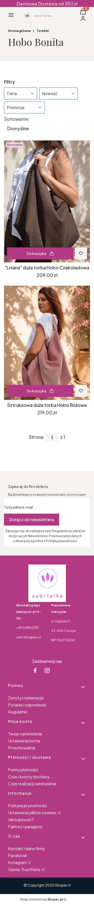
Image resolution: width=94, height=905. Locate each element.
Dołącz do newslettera (31, 519)
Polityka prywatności (27, 805)
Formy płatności (23, 769)
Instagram (17, 862)
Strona (36, 437)
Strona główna (19, 31)
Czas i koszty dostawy (28, 776)
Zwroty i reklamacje (26, 697)
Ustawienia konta (24, 740)
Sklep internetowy (41, 899)
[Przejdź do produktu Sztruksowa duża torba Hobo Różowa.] (47, 343)
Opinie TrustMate (24, 869)
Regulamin (17, 711)
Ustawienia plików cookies (32, 812)
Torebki (43, 31)
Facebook (17, 855)
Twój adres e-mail (18, 507)
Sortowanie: (17, 118)
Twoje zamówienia (25, 733)
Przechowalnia (21, 747)
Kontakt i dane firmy (26, 848)
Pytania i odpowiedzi (27, 704)
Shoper (61, 885)
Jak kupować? (21, 819)
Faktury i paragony (25, 826)
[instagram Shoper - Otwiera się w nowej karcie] (47, 670)
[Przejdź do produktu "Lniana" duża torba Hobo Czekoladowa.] (47, 201)
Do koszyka (36, 253)
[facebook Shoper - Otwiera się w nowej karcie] (35, 670)
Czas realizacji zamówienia (32, 783)
